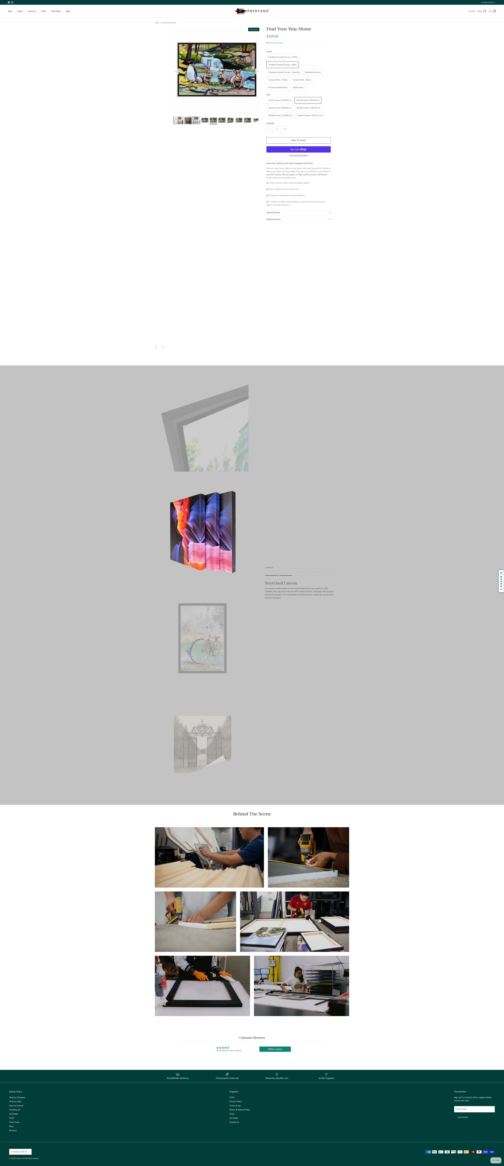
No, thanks (252, 610)
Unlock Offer (252, 594)
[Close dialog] (278, 553)
